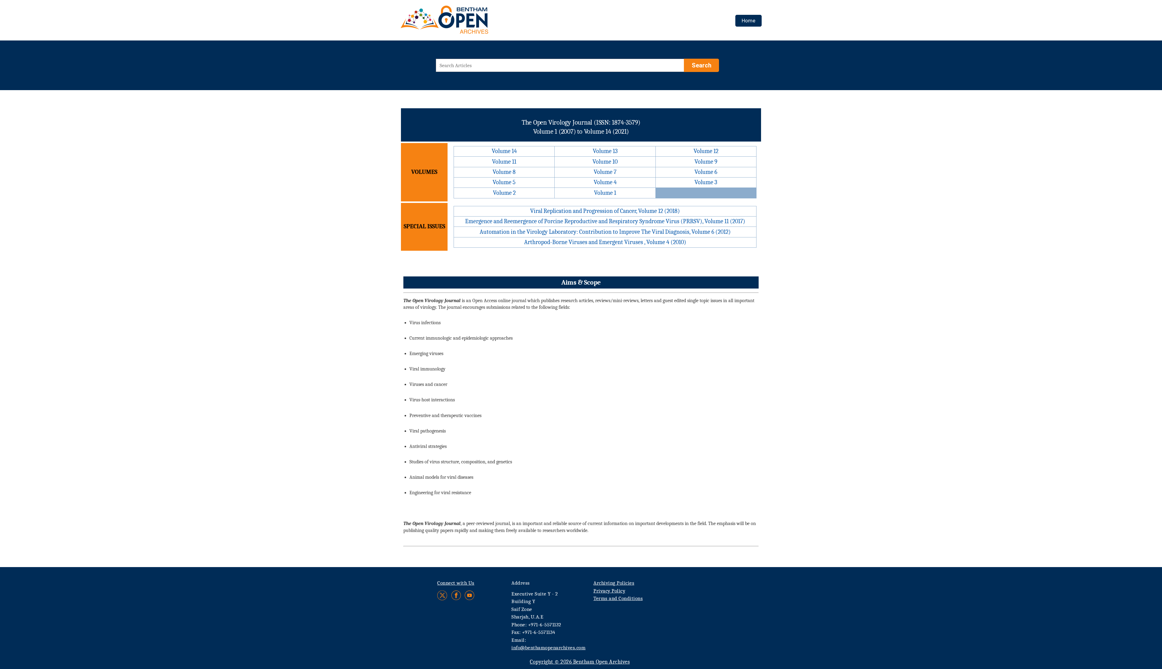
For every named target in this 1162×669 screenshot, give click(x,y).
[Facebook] (456, 595)
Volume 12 (706, 151)
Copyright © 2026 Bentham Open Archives (580, 662)
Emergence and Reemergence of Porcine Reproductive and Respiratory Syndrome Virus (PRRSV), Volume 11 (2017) (605, 221)
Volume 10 (605, 161)
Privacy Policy (609, 591)
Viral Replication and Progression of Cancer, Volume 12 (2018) (605, 210)
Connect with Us (455, 583)
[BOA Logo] (462, 22)
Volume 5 (504, 182)
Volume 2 (504, 192)
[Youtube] (469, 595)
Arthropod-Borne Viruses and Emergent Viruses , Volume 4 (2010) (605, 242)
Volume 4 (605, 182)
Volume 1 (605, 192)
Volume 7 (605, 171)
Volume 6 (705, 171)
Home (748, 21)
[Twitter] (442, 595)
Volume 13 (605, 151)
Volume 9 (705, 161)
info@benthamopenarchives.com (548, 648)
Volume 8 (504, 171)
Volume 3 (705, 182)
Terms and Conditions (618, 598)
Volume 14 (504, 151)
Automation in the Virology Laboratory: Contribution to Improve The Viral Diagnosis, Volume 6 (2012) (605, 231)
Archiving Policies (613, 583)
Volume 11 (504, 161)
